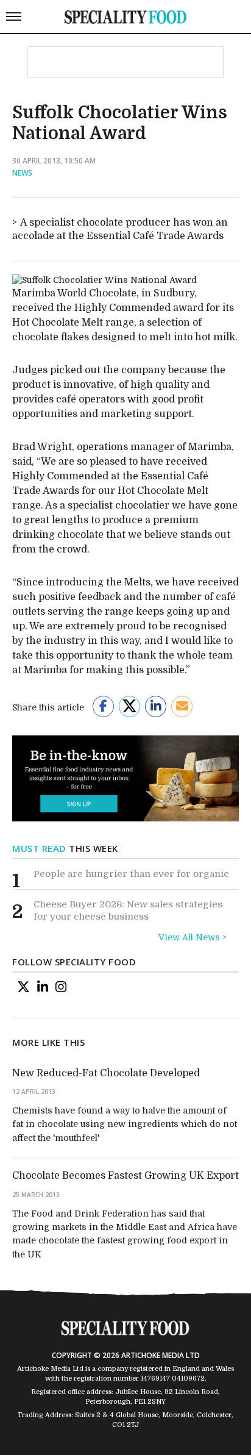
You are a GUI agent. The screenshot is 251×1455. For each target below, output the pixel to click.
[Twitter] (23, 987)
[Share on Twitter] (129, 706)
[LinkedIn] (42, 987)
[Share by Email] (182, 706)
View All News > (192, 937)
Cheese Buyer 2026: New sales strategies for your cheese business (128, 910)
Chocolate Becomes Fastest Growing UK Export (125, 1175)
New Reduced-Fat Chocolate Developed (106, 1073)
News (22, 173)
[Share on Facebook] (103, 706)
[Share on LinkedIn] (155, 706)
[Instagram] (60, 987)
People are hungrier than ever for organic (131, 873)
